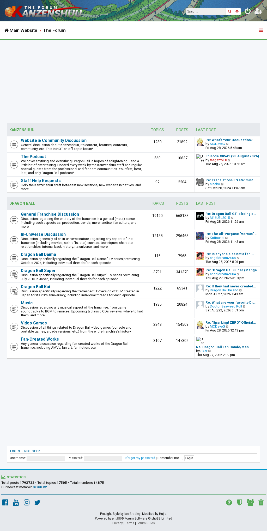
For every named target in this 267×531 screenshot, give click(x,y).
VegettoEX (218, 160)
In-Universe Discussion (43, 234)
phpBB (116, 518)
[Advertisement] (133, 79)
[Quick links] (261, 30)
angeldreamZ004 (223, 258)
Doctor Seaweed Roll (226, 306)
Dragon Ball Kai (35, 286)
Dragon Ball (22, 203)
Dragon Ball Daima (38, 254)
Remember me (168, 458)
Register (32, 451)
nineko (215, 184)
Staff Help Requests (41, 180)
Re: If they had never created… (230, 286)
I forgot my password (140, 458)
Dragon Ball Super (38, 270)
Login (15, 451)
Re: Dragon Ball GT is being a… (230, 214)
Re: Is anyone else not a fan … (229, 254)
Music (27, 302)
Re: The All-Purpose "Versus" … (231, 234)
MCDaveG (217, 144)
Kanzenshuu (21, 130)
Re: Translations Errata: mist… (230, 180)
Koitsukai (217, 238)
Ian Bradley (132, 514)
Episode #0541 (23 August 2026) (232, 156)
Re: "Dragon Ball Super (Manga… (232, 270)
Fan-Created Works (40, 339)
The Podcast (33, 156)
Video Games (34, 323)
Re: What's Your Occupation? (229, 140)
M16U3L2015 (220, 218)
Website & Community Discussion (54, 140)
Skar (204, 351)
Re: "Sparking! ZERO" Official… (230, 322)
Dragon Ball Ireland (224, 290)
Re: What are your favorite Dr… (230, 302)
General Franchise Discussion (50, 214)
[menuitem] (248, 12)
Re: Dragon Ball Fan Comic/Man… (223, 347)
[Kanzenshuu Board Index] (47, 11)
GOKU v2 (40, 487)
